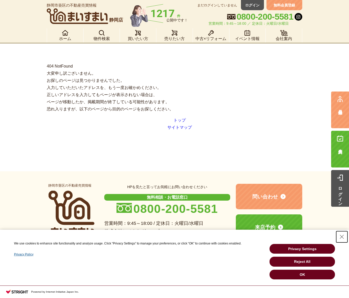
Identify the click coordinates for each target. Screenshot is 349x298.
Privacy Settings (302, 249)
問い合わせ (265, 196)
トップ (179, 120)
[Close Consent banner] (341, 236)
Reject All (302, 262)
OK (302, 275)
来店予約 (265, 227)
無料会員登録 (284, 5)
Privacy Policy (23, 254)
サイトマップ (179, 127)
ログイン (252, 5)
